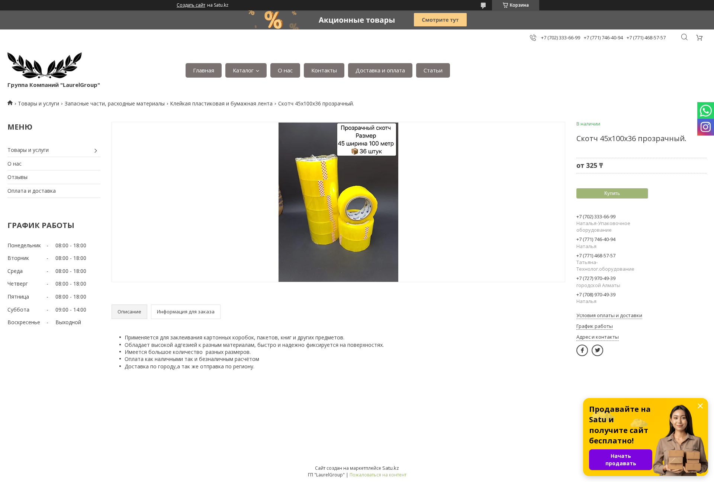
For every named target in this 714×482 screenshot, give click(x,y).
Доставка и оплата (380, 70)
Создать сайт (191, 5)
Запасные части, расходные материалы (115, 103)
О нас (285, 70)
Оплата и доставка (31, 190)
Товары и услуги (38, 103)
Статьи (433, 70)
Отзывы (17, 176)
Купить (612, 193)
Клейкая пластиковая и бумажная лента (221, 103)
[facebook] (582, 350)
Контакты (324, 70)
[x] (597, 350)
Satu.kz (390, 468)
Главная (203, 70)
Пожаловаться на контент (378, 475)
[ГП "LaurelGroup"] (44, 66)
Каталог (243, 70)
